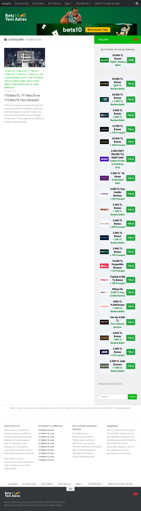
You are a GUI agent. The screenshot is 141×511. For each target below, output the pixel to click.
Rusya (29, 84)
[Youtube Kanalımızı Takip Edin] (135, 39)
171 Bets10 (33, 71)
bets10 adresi (36, 78)
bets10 (24, 78)
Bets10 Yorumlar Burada (107, 3)
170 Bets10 (9, 71)
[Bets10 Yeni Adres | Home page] (21, 17)
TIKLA (131, 83)
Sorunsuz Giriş (21, 3)
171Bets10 (9, 74)
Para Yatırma (54, 3)
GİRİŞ (131, 60)
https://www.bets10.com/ (110, 383)
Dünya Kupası (18, 84)
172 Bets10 (21, 74)
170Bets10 (21, 71)
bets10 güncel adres (15, 81)
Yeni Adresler (82, 3)
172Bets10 (33, 74)
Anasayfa (6, 3)
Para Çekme (38, 3)
